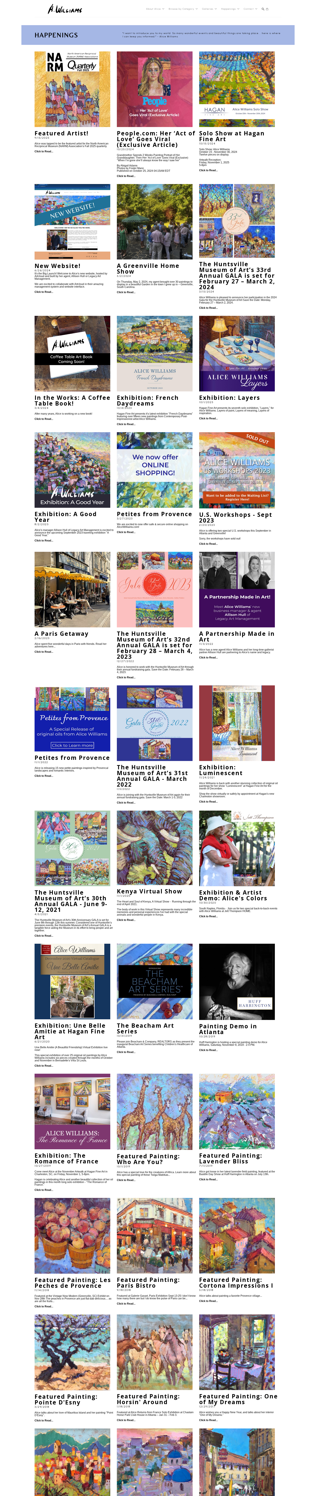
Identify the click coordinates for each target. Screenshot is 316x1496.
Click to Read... (44, 151)
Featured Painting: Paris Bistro (149, 1282)
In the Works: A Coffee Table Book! (74, 400)
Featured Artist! (62, 133)
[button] (155, 9)
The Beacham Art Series (146, 1028)
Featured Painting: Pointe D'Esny (67, 1399)
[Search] (263, 9)
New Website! (58, 266)
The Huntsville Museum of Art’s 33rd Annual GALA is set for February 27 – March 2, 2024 (238, 275)
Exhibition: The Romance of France (67, 1158)
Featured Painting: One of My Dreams (239, 1399)
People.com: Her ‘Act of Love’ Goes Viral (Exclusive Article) (157, 139)
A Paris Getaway (62, 633)
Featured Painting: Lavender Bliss (231, 1158)
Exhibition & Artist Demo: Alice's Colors (233, 895)
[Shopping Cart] (267, 9)
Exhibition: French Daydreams (149, 400)
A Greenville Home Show (149, 268)
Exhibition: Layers (229, 397)
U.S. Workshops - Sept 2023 (236, 517)
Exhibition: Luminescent (221, 770)
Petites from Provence (154, 514)
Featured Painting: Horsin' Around (149, 1399)
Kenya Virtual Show (149, 891)
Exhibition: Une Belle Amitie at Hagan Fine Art (71, 1031)
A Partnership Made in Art (238, 636)
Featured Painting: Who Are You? (149, 1159)
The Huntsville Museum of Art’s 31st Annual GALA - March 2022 (153, 775)
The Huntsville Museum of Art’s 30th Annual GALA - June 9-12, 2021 (72, 900)
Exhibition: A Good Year (67, 517)
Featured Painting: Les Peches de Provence (74, 1282)
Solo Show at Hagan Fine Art (233, 136)
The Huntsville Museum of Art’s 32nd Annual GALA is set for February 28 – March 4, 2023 (156, 645)
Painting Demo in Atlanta (229, 1029)
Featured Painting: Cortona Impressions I (236, 1282)
